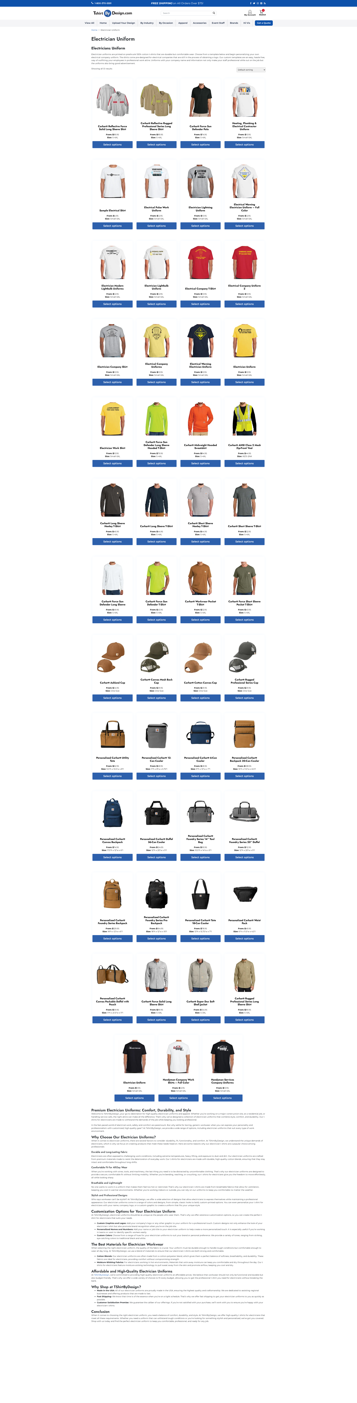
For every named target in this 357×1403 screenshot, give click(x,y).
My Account (250, 15)
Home (103, 23)
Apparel (183, 23)
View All (89, 23)
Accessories (199, 23)
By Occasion (166, 23)
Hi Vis (246, 23)
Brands (234, 23)
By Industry (147, 23)
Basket (262, 15)
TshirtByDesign (101, 1275)
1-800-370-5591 (103, 3)
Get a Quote (264, 23)
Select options (112, 144)
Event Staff (218, 23)
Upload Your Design (123, 23)
